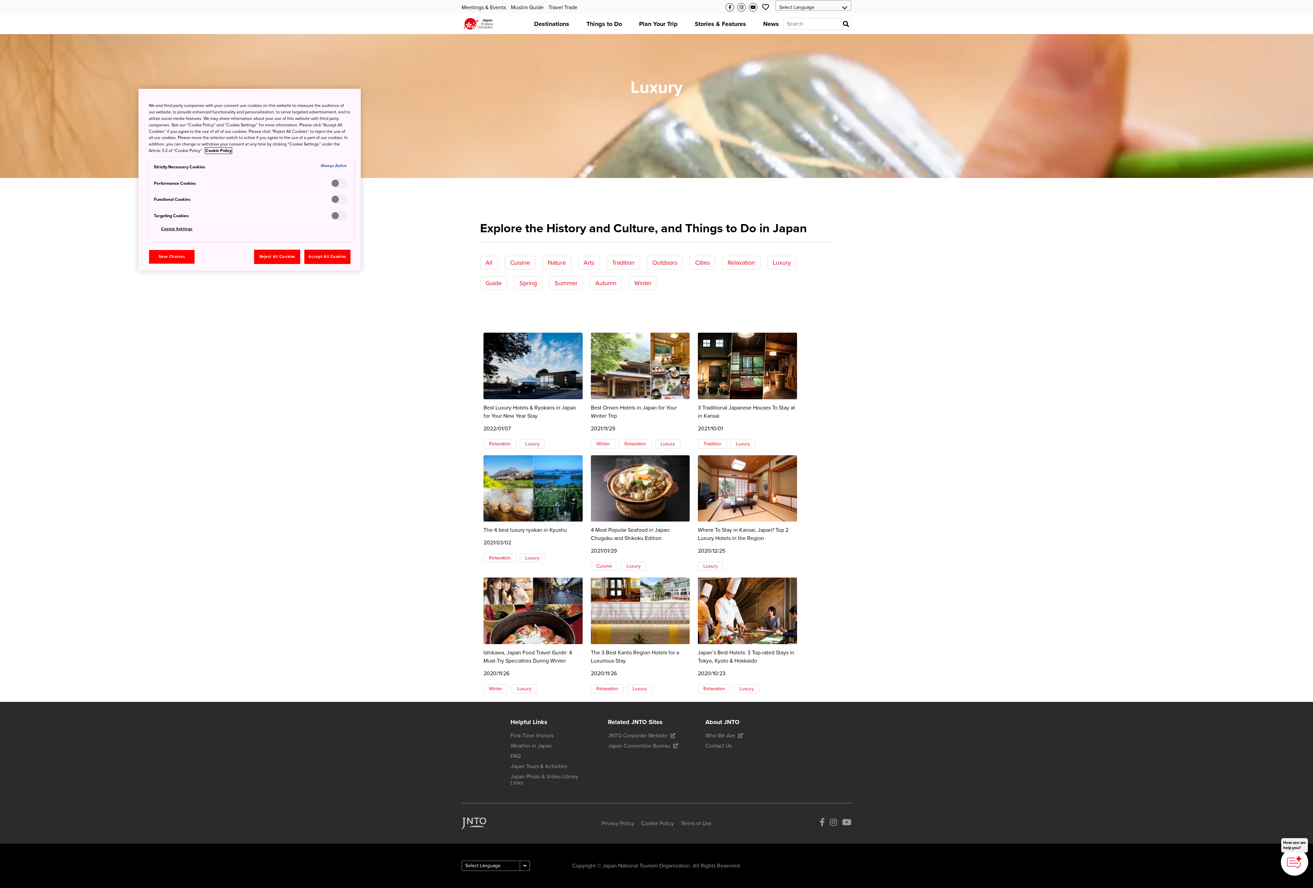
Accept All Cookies (327, 256)
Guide (494, 283)
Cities (702, 262)
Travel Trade (563, 7)
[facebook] (822, 823)
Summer (566, 283)
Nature (557, 262)
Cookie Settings (177, 229)
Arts (589, 262)
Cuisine (520, 262)
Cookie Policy (218, 150)
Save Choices (172, 256)
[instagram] (833, 823)
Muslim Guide (527, 7)
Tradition (623, 262)
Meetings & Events (484, 7)
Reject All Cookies (277, 256)
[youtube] (846, 823)
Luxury (782, 262)
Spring (528, 283)
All (489, 262)
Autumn (605, 283)
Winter (643, 283)
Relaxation (741, 262)
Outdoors (664, 262)
